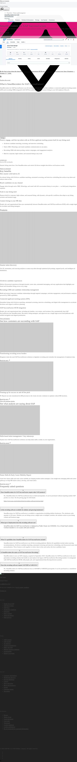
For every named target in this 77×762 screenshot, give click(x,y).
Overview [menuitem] (10, 20)
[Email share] (40, 758)
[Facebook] (40, 752)
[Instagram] (40, 756)
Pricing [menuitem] (37, 20)
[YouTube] (40, 753)
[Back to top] (1, 761)
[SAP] (2, 574)
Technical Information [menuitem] (27, 20)
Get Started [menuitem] (44, 20)
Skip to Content (4, 1)
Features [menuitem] (17, 20)
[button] (5, 13)
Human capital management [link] (19, 13)
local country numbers (22, 587)
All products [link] (9, 13)
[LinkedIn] (40, 755)
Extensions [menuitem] (52, 20)
